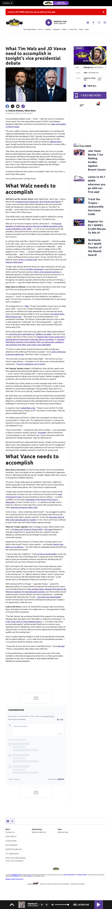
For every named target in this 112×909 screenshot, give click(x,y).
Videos (64, 29)
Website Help (63, 832)
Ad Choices (15, 876)
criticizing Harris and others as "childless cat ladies (30, 334)
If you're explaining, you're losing (31, 364)
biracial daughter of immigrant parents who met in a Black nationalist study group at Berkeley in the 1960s (34, 226)
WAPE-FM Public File (14, 849)
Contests (48, 29)
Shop (81, 29)
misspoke (42, 433)
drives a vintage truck (28, 260)
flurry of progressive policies (46, 272)
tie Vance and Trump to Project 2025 (26, 529)
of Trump (18, 497)
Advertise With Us (39, 832)
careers (29, 876)
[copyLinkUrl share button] (23, 106)
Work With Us (11, 836)
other (27, 306)
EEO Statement (12, 845)
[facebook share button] (7, 106)
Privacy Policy (82, 875)
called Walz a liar (28, 408)
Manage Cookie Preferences (14, 879)
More (87, 29)
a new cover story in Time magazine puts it (24, 622)
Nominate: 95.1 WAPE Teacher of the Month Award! (95, 247)
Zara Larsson (60, 23)
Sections (6, 3)
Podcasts (56, 29)
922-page (49, 529)
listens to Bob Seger (14, 262)
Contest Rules (11, 841)
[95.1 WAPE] (56, 3)
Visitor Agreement (69, 875)
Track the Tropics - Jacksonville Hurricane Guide (96, 207)
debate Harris (56, 142)
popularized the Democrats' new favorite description (38, 202)
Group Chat (73, 29)
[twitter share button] (12, 106)
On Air (40, 29)
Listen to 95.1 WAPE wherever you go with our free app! (31, 12)
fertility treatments (35, 269)
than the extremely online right (24, 507)
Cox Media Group (15, 875)
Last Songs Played (29, 29)
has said (61, 646)
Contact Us (10, 832)
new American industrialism (49, 597)
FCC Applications (12, 854)
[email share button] (18, 106)
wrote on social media (47, 554)
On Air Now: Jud (90, 61)
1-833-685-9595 (90, 95)
